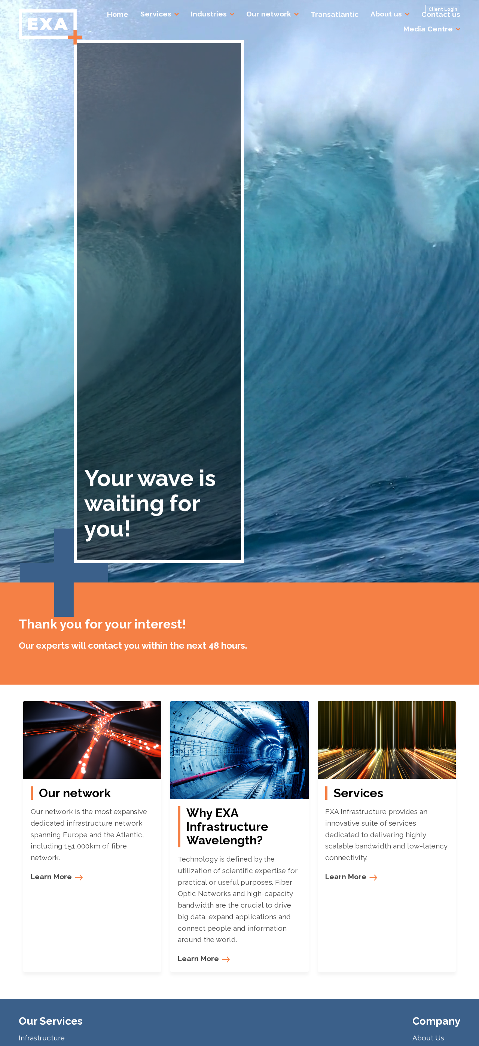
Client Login (442, 9)
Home (117, 14)
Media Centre (428, 29)
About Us (428, 1038)
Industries (209, 14)
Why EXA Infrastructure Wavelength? (227, 826)
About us (386, 14)
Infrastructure (42, 1038)
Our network (268, 14)
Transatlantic (335, 14)
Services (155, 14)
